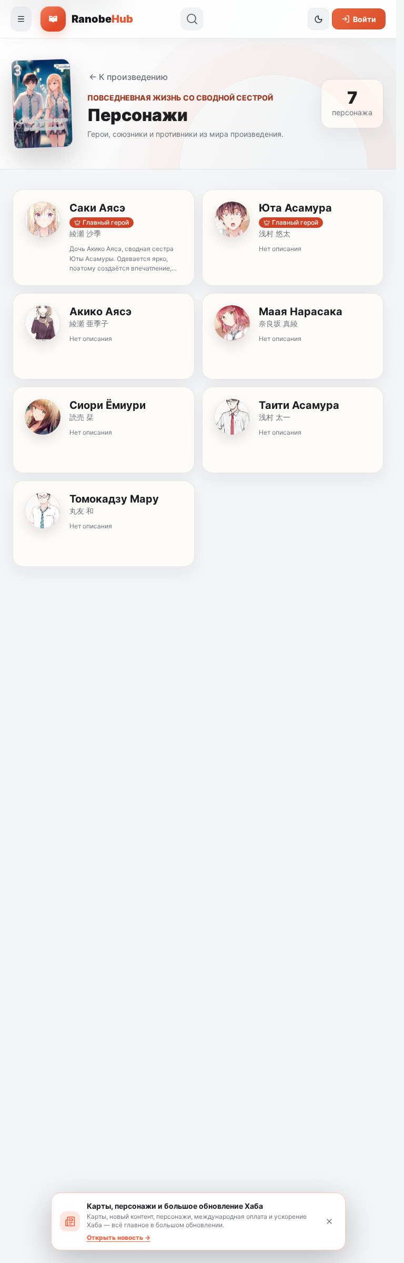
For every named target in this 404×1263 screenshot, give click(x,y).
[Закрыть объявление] (329, 1221)
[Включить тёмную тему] (318, 19)
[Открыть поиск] (192, 19)
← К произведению (128, 77)
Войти (364, 19)
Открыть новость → (118, 1237)
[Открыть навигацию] (21, 19)
